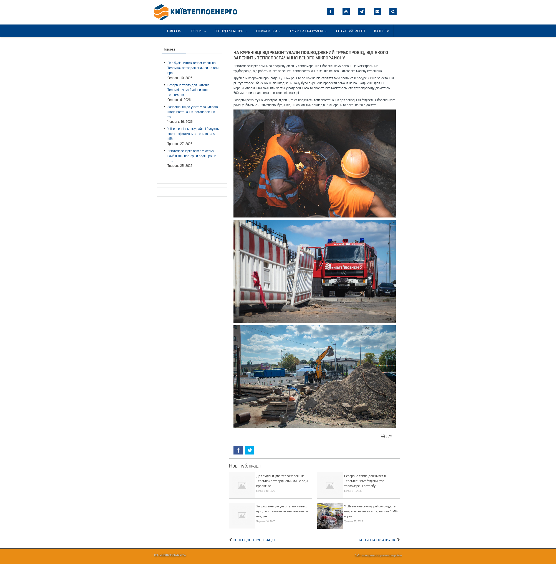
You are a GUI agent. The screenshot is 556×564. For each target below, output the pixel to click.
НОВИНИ (195, 31)
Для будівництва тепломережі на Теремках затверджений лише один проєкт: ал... (282, 481)
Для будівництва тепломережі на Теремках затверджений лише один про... (193, 68)
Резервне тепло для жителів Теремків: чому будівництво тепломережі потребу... (365, 481)
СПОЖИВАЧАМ (266, 31)
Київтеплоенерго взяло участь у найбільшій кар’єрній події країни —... (191, 156)
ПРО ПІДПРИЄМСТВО (229, 31)
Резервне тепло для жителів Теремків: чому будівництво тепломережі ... (188, 90)
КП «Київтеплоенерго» (170, 555)
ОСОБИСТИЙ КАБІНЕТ (350, 31)
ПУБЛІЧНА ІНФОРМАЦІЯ (306, 31)
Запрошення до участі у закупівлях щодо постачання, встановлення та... (192, 112)
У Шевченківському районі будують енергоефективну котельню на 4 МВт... (193, 134)
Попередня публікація (254, 540)
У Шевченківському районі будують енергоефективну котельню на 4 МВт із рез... (371, 511)
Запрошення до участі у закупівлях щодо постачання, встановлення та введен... (282, 511)
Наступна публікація (377, 540)
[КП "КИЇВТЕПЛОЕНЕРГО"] (195, 12)
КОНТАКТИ (381, 31)
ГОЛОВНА (174, 31)
